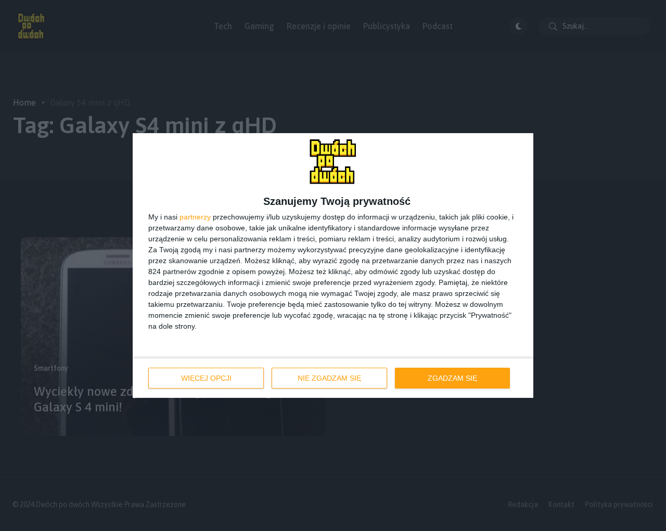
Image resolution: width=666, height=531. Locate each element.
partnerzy (195, 217)
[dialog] (333, 265)
